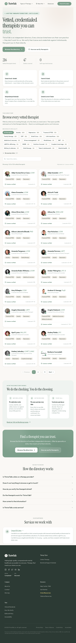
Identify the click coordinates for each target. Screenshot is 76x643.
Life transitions (52, 136)
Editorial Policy (9, 613)
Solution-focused (40, 144)
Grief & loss (36, 136)
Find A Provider (64, 4)
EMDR (26, 144)
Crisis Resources (45, 593)
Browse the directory (12, 49)
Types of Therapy (25, 4)
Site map (7, 593)
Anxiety (20, 132)
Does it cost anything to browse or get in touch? (20, 483)
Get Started (43, 589)
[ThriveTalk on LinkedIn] (19, 570)
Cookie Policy (59, 627)
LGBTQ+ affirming (11, 144)
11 (44, 372)
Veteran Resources (46, 596)
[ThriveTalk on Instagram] (5, 570)
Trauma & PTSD (49, 132)
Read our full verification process (17, 422)
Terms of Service (49, 627)
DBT (61, 140)
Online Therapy (44, 559)
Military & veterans (11, 148)
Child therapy (28, 148)
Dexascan (51, 4)
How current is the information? (14, 501)
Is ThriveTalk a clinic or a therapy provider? (18, 477)
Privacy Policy (39, 627)
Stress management (31, 140)
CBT (24, 136)
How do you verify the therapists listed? (17, 489)
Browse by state (11, 153)
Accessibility (8, 617)
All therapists (8, 132)
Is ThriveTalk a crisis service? (13, 508)
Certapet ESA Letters (16, 531)
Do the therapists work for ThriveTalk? (17, 495)
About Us (7, 586)
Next (50, 372)
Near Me (40, 4)
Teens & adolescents (46, 148)
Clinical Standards (10, 607)
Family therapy (10, 136)
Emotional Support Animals (48, 563)
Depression (34, 132)
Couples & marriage (58, 144)
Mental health (64, 148)
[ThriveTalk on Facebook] (9, 570)
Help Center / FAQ (45, 586)
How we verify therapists (39, 49)
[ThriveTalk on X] (12, 570)
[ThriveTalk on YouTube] (15, 570)
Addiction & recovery (12, 140)
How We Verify (9, 610)
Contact (7, 589)
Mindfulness (49, 140)
